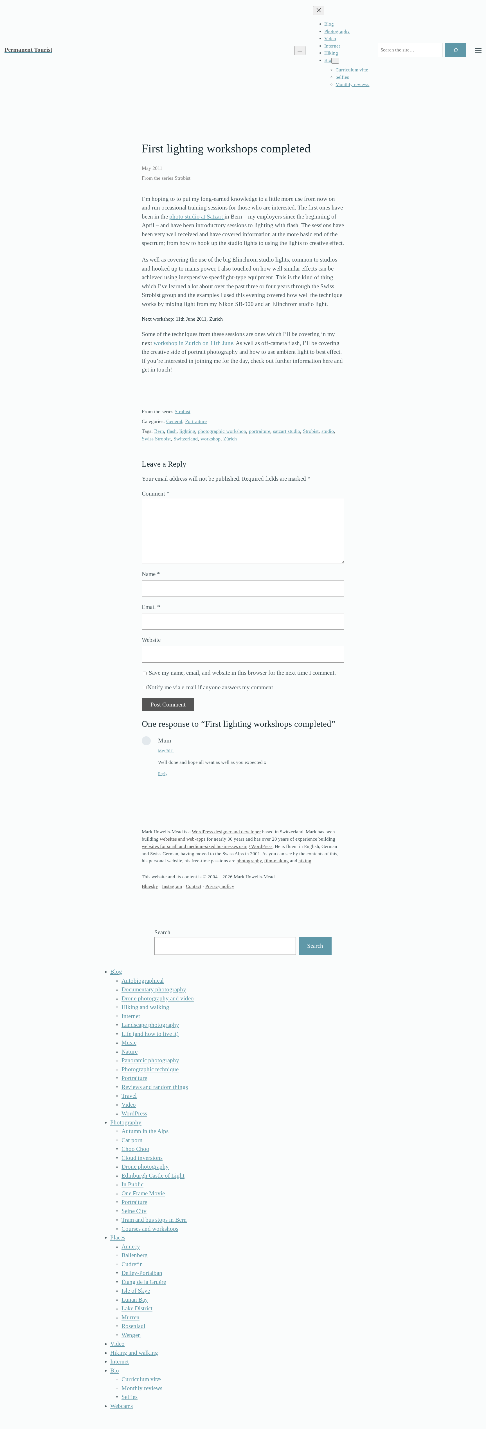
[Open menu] (299, 50)
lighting (187, 431)
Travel (129, 1095)
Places (117, 1237)
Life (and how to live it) (150, 1033)
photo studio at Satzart (196, 216)
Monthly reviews (142, 1388)
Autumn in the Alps (145, 1131)
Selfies (130, 1397)
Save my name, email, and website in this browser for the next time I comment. (242, 672)
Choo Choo (135, 1149)
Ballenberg (135, 1255)
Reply (162, 774)
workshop (210, 439)
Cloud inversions (142, 1158)
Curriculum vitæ (141, 1379)
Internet (131, 1016)
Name (151, 574)
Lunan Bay (135, 1299)
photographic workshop (222, 431)
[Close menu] (318, 10)
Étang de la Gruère (144, 1282)
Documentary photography (154, 989)
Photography (125, 1122)
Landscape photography (150, 1024)
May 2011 (166, 751)
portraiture (259, 431)
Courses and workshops (150, 1228)
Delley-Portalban (142, 1273)
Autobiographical (143, 980)
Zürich (230, 439)
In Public (132, 1184)
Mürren (131, 1317)
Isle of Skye (136, 1290)
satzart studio (286, 431)
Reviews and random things (155, 1087)
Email (151, 607)
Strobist (182, 178)
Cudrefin (132, 1264)
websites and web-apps (183, 839)
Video (129, 1104)
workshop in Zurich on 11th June (193, 343)
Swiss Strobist (156, 439)
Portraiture (196, 421)
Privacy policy (219, 886)
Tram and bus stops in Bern (154, 1219)
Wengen (131, 1335)
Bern (159, 431)
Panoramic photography (150, 1060)
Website (151, 639)
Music (129, 1042)
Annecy (131, 1246)
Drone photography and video (158, 998)
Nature (130, 1051)
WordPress (134, 1113)
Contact (193, 886)
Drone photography (145, 1166)
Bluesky (150, 886)
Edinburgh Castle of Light (153, 1175)
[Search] (455, 50)
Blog (116, 971)
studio (327, 431)
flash (172, 431)
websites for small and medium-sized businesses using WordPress (207, 846)
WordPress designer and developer (226, 831)
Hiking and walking (145, 1007)
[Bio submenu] (335, 61)
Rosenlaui (133, 1326)
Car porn (132, 1140)
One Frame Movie (143, 1193)
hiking (304, 860)
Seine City (134, 1211)
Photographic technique (150, 1069)
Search (162, 932)
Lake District (137, 1308)
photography (249, 860)
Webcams (121, 1406)
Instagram (172, 886)
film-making (276, 860)
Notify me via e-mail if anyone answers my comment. (210, 687)
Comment (156, 493)
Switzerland (186, 439)
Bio (114, 1370)
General (174, 421)
